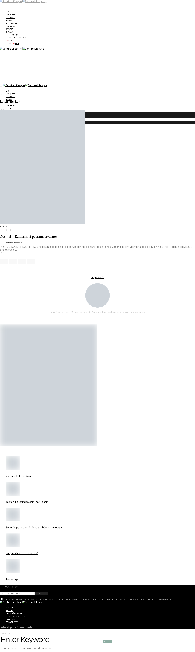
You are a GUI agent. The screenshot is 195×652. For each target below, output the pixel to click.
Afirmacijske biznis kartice (19, 476)
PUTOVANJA (11, 23)
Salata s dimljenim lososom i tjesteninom (27, 502)
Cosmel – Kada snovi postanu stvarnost (29, 236)
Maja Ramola (97, 277)
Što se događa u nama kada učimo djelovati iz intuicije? (34, 527)
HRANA (9, 20)
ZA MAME (10, 17)
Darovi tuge (12, 579)
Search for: (5, 633)
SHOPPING (11, 26)
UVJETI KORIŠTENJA (15, 616)
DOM (8, 12)
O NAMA (9, 32)
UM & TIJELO (12, 15)
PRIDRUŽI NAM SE (19, 38)
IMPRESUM (11, 619)
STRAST (10, 29)
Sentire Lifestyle (14, 243)
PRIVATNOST (12, 622)
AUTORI (15, 35)
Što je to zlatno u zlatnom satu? (22, 553)
